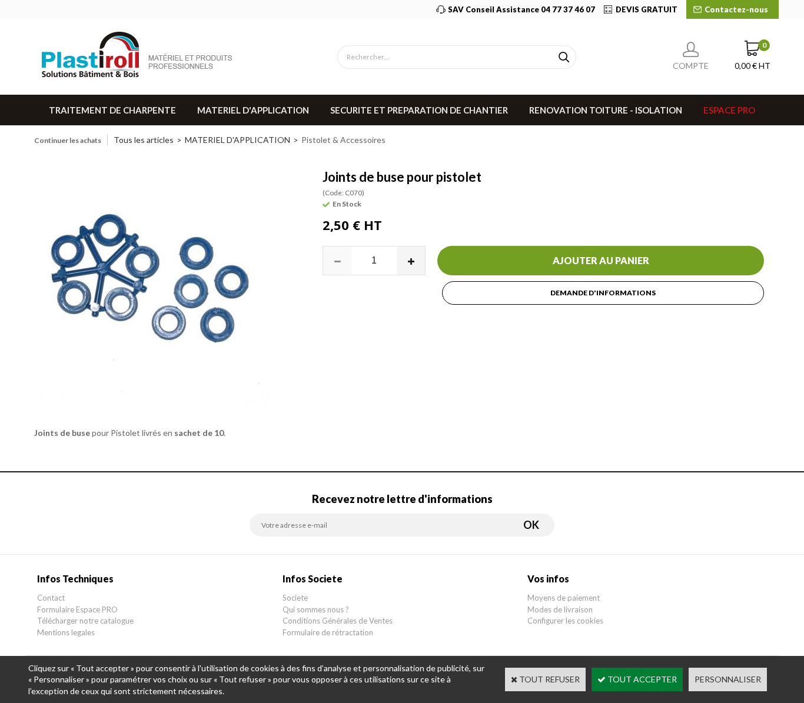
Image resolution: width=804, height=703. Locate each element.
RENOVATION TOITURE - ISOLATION (605, 110)
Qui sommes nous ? (316, 609)
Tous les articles (144, 140)
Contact (51, 597)
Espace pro (729, 110)
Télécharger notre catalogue (85, 620)
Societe (295, 597)
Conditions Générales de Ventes (338, 620)
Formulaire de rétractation (328, 632)
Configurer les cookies (565, 620)
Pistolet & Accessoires (343, 140)
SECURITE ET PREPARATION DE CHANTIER (419, 110)
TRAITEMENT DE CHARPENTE (112, 110)
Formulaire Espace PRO (77, 609)
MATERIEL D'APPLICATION (253, 110)
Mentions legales (66, 632)
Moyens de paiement (563, 597)
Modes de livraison (560, 609)
